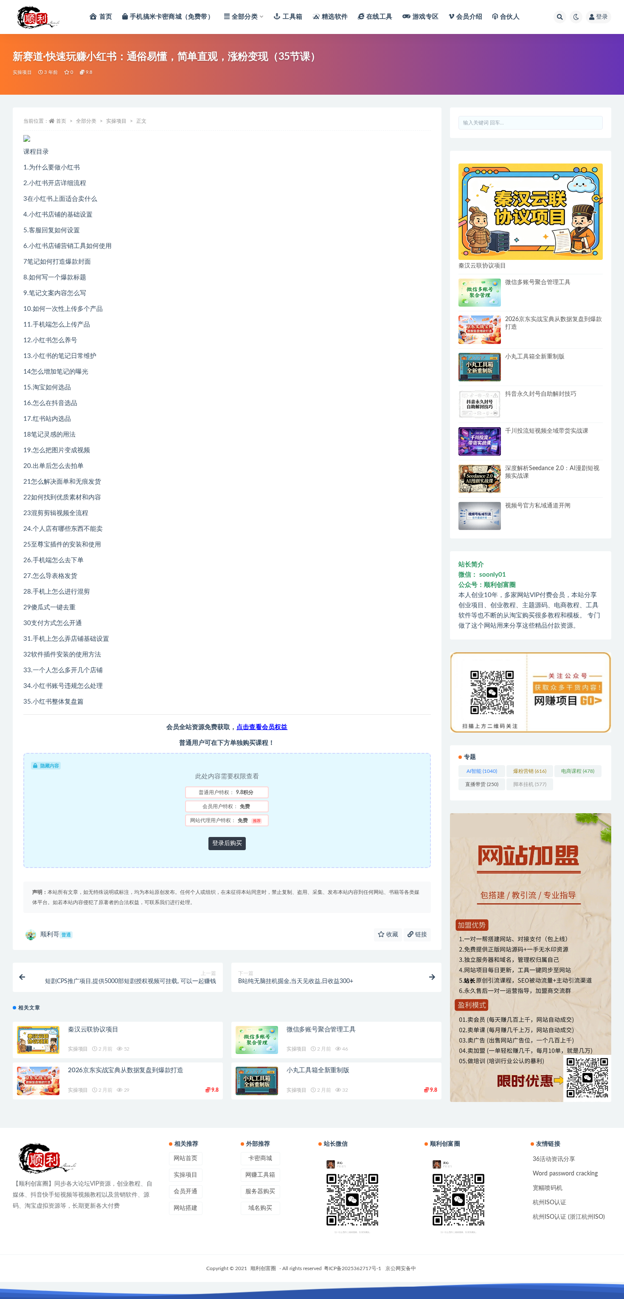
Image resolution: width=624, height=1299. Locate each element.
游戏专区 (425, 17)
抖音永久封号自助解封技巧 (540, 394)
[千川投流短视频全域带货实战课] (479, 441)
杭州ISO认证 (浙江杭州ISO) (569, 1217)
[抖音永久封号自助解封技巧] (479, 404)
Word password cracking (565, 1174)
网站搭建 (185, 1208)
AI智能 (482, 771)
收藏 (391, 935)
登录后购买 (227, 843)
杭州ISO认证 (549, 1203)
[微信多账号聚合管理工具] (257, 1040)
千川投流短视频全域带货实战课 (546, 431)
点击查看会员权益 (261, 727)
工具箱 (292, 17)
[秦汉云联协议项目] (38, 1040)
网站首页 (185, 1158)
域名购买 (260, 1208)
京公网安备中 (400, 1268)
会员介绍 (469, 17)
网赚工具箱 (260, 1175)
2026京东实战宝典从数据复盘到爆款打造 (125, 1070)
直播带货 (481, 784)
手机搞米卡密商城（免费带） (172, 17)
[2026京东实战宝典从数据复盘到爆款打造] (38, 1081)
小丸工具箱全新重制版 (318, 1070)
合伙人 (510, 17)
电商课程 (577, 771)
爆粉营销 (529, 771)
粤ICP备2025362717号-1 (352, 1268)
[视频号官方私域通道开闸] (479, 516)
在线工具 (379, 17)
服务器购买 (260, 1192)
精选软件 (335, 17)
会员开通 (185, 1192)
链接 (420, 935)
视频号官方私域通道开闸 (538, 506)
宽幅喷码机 (547, 1188)
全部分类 (245, 17)
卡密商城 (260, 1158)
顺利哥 (55, 934)
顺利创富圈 (263, 1268)
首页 (105, 17)
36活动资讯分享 (554, 1159)
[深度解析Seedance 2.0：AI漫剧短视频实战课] (479, 479)
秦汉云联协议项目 (93, 1029)
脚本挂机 (529, 784)
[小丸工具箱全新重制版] (257, 1081)
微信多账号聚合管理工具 (321, 1029)
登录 (602, 17)
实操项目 (22, 72)
